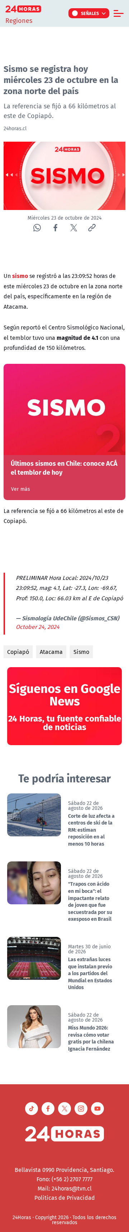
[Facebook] (55, 227)
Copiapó (18, 651)
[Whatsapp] (37, 227)
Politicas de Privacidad (64, 1197)
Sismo (81, 651)
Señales (90, 13)
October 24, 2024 (37, 626)
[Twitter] (73, 227)
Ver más (20, 489)
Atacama (51, 651)
